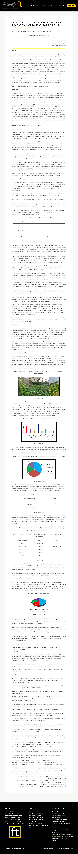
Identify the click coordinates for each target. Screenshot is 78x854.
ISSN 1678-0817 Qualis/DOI (10, 8)
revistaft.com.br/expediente (59, 836)
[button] (71, 5)
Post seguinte (69, 796)
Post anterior (9, 796)
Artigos (44, 5)
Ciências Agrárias (16, 28)
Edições (38, 5)
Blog (55, 5)
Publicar (50, 5)
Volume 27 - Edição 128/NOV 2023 (30, 28)
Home (32, 5)
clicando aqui (20, 823)
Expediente (61, 5)
